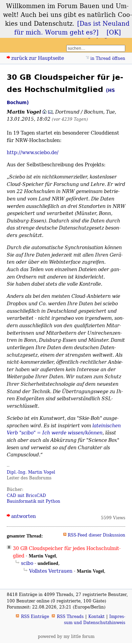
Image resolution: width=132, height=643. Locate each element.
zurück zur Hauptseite (37, 58)
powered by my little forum (66, 636)
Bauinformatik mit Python (33, 501)
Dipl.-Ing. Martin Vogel (31, 472)
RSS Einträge (35, 616)
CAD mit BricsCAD (26, 495)
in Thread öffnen (107, 58)
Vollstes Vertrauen (50, 570)
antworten (23, 516)
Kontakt (96, 616)
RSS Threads (70, 616)
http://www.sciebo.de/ (33, 152)
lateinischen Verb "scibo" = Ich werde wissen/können (64, 429)
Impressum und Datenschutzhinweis (94, 619)
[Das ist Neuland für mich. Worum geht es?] (72, 28)
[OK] (114, 32)
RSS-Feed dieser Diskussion (96, 535)
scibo (27, 563)
